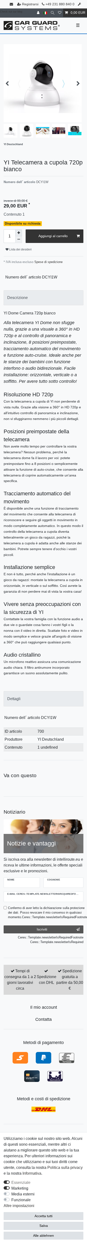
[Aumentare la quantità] (18, 232)
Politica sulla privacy (65, 1167)
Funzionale (21, 1200)
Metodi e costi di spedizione (43, 1098)
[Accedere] (38, 12)
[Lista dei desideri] (59, 12)
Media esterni (23, 1194)
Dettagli (14, 699)
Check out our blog (11, 11)
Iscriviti (42, 929)
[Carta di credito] (32, 1076)
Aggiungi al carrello (53, 236)
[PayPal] (43, 1058)
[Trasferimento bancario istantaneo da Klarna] (20, 1058)
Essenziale (20, 1182)
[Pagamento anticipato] (67, 1058)
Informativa (31, 1173)
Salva (43, 1226)
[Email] (12, 4)
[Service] (80, 4)
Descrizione (17, 298)
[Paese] (45, 12)
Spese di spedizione (48, 262)
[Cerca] (52, 12)
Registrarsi (30, 4)
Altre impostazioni (19, 1206)
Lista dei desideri (20, 249)
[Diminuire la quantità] (18, 239)
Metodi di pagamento (43, 1042)
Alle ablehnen (43, 1235)
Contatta (43, 1019)
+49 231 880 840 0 (59, 4)
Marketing (19, 1188)
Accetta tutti (43, 1216)
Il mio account (43, 1007)
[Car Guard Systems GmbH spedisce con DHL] (43, 1109)
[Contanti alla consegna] (55, 1076)
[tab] (43, 297)
